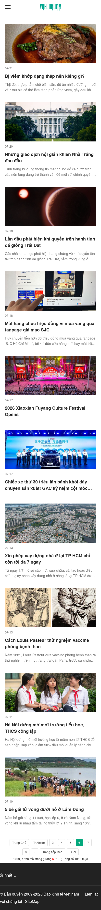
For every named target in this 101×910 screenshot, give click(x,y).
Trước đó (39, 842)
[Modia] (51, 7)
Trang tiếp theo (53, 852)
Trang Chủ (19, 842)
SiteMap (32, 901)
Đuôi (73, 852)
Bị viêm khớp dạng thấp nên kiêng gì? (45, 76)
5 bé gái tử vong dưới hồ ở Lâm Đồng (44, 809)
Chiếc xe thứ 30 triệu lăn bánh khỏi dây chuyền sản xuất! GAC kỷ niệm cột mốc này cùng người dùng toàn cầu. (46, 488)
